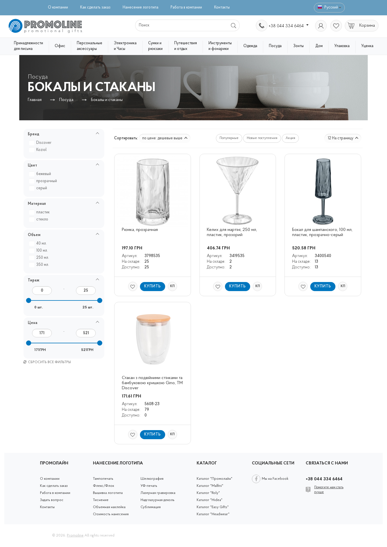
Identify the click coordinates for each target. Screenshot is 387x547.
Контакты (222, 7)
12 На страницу (341, 138)
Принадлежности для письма (28, 46)
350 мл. (42, 265)
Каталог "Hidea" (209, 500)
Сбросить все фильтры (49, 362)
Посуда (275, 46)
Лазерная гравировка (158, 493)
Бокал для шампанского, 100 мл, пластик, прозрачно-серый (323, 232)
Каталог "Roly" (208, 493)
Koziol (41, 150)
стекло (42, 219)
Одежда (250, 46)
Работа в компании (186, 7)
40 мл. (41, 243)
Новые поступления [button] (262, 138)
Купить (152, 286)
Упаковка (342, 46)
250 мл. (42, 258)
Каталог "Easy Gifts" (213, 507)
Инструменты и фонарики (220, 46)
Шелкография (152, 479)
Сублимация (151, 507)
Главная (35, 100)
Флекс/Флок (103, 486)
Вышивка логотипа (108, 493)
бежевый (43, 174)
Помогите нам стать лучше (328, 490)
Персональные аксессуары (89, 46)
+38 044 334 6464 (287, 26)
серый (41, 188)
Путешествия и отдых (185, 46)
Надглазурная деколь (158, 500)
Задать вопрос (51, 500)
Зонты (298, 46)
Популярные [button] (229, 138)
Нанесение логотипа (140, 7)
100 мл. (42, 251)
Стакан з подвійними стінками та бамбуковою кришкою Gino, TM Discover (153, 383)
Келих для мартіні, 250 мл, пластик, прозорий (232, 232)
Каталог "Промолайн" (214, 479)
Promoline (75, 535)
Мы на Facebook (275, 479)
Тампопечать (103, 479)
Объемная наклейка (109, 507)
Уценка (367, 46)
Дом (319, 46)
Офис (60, 46)
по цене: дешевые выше (162, 138)
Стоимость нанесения (111, 514)
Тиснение (101, 500)
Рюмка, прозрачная (140, 230)
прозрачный (46, 181)
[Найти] (234, 25)
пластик (43, 212)
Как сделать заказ (95, 7)
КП (172, 286)
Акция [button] (290, 138)
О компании (58, 7)
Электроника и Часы (125, 46)
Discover (44, 143)
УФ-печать (149, 486)
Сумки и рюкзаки (155, 46)
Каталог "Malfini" (210, 486)
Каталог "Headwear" (213, 514)
